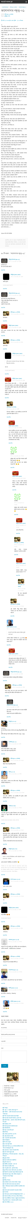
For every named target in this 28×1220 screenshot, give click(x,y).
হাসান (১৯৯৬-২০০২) (15, 879)
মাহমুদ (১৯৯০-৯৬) (13, 849)
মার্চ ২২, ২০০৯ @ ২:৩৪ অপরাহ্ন (15, 428)
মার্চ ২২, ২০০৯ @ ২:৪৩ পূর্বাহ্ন (15, 261)
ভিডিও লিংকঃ (7, 1180)
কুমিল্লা (6, 16)
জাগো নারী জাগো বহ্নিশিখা (10, 1160)
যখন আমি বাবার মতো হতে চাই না (12, 1184)
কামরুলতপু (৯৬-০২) (13, 970)
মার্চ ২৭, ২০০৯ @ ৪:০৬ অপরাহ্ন (17, 1003)
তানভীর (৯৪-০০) (12, 742)
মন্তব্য (2, 1048)
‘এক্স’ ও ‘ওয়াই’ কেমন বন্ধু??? (11, 1110)
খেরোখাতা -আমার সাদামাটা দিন (11, 1150)
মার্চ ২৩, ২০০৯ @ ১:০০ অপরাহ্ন (15, 941)
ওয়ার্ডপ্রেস (7, 1218)
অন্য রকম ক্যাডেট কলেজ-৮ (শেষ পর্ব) (12, 1118)
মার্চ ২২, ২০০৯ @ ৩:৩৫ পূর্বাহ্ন (18, 380)
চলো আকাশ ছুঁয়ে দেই (9, 1152)
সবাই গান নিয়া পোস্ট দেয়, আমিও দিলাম (13, 1196)
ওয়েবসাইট (3, 1041)
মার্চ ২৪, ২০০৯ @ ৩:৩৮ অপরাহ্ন (15, 972)
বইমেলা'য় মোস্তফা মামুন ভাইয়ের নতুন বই (13, 1172)
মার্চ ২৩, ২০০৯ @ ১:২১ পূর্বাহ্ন (16, 928)
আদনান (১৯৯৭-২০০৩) (14, 939)
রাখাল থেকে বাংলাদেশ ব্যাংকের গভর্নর (13, 1190)
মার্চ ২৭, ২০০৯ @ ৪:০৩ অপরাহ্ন (13, 629)
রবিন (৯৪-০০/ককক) (13, 7)
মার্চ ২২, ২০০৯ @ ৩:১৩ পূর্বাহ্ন (16, 342)
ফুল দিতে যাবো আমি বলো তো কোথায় (13, 1170)
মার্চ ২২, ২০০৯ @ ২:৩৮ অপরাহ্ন (17, 456)
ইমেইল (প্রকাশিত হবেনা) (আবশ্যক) (8, 1034)
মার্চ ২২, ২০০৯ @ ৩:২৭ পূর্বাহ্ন (13, 707)
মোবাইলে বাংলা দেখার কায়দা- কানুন (12, 1182)
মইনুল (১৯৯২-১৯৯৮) (13, 325)
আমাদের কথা (13, 1218)
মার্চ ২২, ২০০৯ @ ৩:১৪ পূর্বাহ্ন (16, 674)
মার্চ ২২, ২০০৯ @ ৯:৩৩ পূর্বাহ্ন (15, 744)
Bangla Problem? (22, 1218)
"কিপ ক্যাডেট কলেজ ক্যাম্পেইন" (11, 1116)
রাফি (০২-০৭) (12, 772)
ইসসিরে (6, 1132)
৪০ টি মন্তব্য (20, 20)
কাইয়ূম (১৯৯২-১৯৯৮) (15, 274)
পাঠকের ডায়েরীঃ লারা (9, 1166)
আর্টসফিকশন (7, 1128)
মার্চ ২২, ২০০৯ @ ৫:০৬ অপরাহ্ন (17, 881)
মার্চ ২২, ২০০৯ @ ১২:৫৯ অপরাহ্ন (17, 792)
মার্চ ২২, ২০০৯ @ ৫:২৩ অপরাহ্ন (17, 896)
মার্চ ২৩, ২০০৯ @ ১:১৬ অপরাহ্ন (17, 958)
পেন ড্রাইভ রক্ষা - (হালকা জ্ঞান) (11, 1168)
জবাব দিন (3, 270)
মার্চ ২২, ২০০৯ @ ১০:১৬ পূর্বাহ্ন (15, 774)
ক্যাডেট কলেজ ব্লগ (7, 2)
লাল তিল (6, 1192)
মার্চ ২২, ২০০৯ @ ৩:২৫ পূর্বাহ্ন (18, 355)
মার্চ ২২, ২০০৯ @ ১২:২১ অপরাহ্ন (17, 314)
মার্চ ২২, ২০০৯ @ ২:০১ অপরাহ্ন (17, 830)
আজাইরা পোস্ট (7, 1124)
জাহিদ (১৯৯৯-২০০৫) (11, 627)
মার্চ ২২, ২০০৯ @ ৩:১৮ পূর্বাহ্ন (18, 687)
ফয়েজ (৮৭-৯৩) (12, 806)
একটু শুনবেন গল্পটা (8, 1136)
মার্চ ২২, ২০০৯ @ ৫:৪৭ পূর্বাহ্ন (15, 723)
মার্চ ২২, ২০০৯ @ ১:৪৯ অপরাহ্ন (17, 760)
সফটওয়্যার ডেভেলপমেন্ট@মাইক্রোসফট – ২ (14, 1194)
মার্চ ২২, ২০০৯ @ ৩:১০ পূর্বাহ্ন (15, 327)
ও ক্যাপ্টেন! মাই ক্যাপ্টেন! (10, 1138)
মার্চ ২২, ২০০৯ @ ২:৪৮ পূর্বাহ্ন (16, 276)
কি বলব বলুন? (7, 1142)
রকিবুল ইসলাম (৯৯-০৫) (14, 259)
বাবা (5, 1178)
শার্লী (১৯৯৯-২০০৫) (13, 988)
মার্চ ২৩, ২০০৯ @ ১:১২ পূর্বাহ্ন (15, 909)
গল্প (9, 16)
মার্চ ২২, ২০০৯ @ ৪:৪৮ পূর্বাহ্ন (13, 409)
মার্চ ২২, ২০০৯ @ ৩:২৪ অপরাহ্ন (17, 606)
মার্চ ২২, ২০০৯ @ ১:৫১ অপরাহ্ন (15, 808)
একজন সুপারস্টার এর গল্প (10, 1134)
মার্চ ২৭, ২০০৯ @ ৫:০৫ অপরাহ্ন (15, 655)
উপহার (6, 1108)
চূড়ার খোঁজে (6, 1158)
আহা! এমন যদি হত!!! (9, 1130)
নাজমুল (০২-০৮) (12, 721)
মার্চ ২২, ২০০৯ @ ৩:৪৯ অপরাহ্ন (19, 478)
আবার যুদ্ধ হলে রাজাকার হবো (11, 1126)
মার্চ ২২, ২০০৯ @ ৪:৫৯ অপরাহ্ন (15, 851)
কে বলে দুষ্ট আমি (8, 1144)
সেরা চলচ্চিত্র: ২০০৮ (9, 1202)
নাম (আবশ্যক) (4, 1027)
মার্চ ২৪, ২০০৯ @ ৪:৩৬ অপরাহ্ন (15, 990)
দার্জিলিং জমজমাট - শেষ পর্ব (10, 1164)
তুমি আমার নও (7, 1162)
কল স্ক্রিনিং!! (7, 1140)
